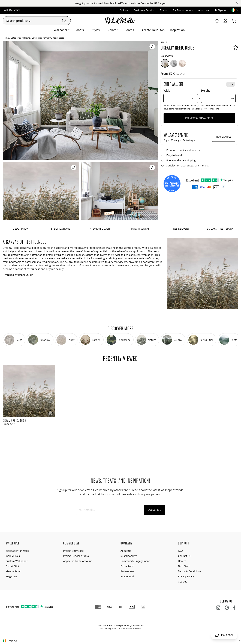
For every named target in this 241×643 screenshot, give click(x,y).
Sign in (222, 10)
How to (182, 561)
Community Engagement (135, 561)
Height (217, 94)
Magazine (11, 576)
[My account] (225, 20)
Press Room (127, 566)
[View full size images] (152, 46)
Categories (16, 37)
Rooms (129, 30)
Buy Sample (223, 136)
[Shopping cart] (234, 20)
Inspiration (177, 30)
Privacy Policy (186, 576)
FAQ (180, 550)
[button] (233, 10)
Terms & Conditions (189, 571)
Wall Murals (13, 556)
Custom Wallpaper (17, 561)
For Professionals (183, 10)
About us (203, 10)
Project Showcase (73, 550)
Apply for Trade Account (77, 561)
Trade (163, 10)
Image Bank (127, 576)
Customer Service (144, 10)
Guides (124, 10)
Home (6, 37)
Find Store (184, 566)
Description (21, 228)
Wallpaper (60, 30)
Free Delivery (180, 228)
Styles (96, 30)
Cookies (182, 581)
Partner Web (127, 571)
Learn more (201, 165)
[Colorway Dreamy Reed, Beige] (165, 63)
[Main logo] (120, 20)
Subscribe (154, 509)
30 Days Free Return (220, 228)
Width (180, 94)
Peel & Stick (12, 566)
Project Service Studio (76, 556)
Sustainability (128, 556)
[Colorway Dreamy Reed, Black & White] (174, 63)
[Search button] (64, 20)
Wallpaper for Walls (17, 550)
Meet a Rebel (13, 571)
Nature (26, 37)
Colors (112, 30)
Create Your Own (153, 30)
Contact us (184, 556)
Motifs (80, 30)
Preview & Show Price (199, 118)
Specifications (60, 228)
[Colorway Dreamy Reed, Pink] (182, 63)
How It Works (140, 228)
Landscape (37, 37)
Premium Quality (100, 228)
